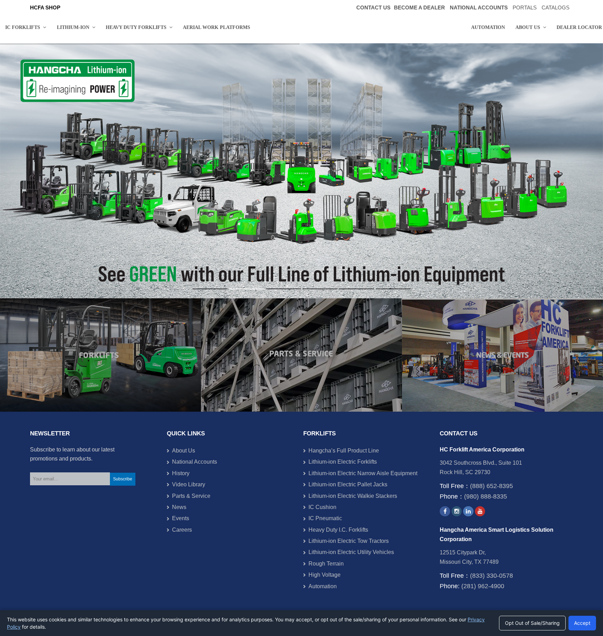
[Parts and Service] (301, 355)
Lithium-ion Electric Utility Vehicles (351, 552)
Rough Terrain (326, 564)
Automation (322, 586)
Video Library (188, 484)
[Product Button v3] (100, 355)
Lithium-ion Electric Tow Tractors (348, 541)
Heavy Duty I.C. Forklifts (338, 530)
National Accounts (194, 462)
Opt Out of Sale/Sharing (532, 623)
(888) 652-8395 (491, 485)
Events (180, 518)
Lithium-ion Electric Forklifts (342, 462)
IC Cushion (322, 507)
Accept (582, 623)
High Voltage (324, 575)
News (179, 507)
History (180, 473)
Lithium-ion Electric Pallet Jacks (347, 484)
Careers (182, 530)
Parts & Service (191, 496)
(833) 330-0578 (491, 575)
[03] (502, 355)
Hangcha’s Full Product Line (343, 451)
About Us (183, 451)
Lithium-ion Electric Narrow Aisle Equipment (362, 473)
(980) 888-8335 (485, 496)
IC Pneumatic (325, 518)
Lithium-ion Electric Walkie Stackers (352, 496)
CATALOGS (556, 7)
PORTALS (525, 7)
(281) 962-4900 (482, 586)
